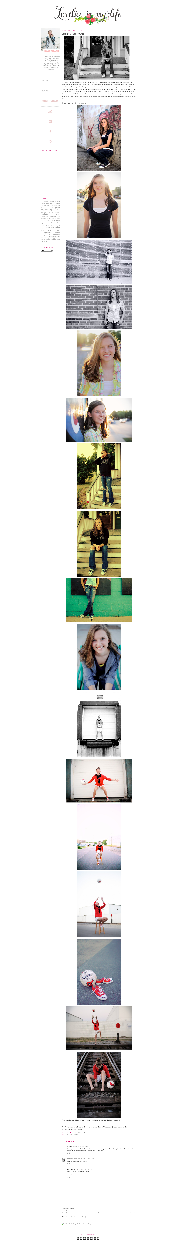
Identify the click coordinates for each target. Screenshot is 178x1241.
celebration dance (48, 201)
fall (51, 203)
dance (47, 203)
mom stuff (45, 225)
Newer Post (65, 1213)
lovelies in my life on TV (47, 220)
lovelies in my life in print (50, 218)
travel (43, 239)
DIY (42, 201)
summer (56, 235)
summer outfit (45, 237)
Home (100, 1213)
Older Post (133, 1213)
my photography (73, 1134)
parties (57, 232)
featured (57, 205)
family (43, 205)
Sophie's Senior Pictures (73, 34)
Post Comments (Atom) (78, 1217)
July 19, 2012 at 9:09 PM (84, 1169)
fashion (50, 205)
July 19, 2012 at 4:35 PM (80, 1146)
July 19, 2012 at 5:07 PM (86, 1158)
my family (45, 228)
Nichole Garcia (72, 1158)
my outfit (47, 230)
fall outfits (56, 203)
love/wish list (55, 216)
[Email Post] (83, 1132)
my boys (55, 225)
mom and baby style (52, 223)
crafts (43, 203)
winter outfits (51, 239)
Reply (68, 1153)
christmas (56, 201)
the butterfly (55, 237)
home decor (54, 212)
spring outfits (46, 235)
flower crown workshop (47, 207)
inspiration (45, 214)
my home (55, 228)
